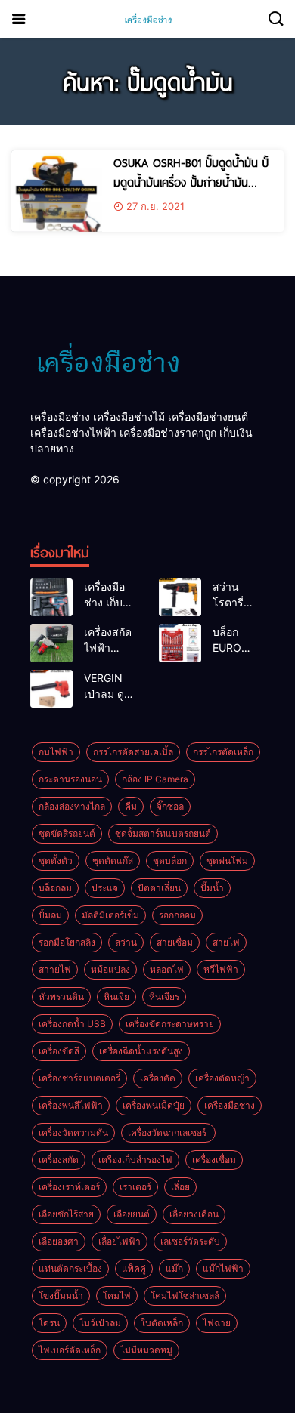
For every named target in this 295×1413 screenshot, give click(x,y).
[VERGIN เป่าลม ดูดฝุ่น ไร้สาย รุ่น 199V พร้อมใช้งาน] (51, 689)
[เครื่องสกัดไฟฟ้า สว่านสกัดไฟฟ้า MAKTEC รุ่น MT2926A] (51, 643)
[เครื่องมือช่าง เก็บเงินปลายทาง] (51, 597)
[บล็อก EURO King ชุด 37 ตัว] (180, 643)
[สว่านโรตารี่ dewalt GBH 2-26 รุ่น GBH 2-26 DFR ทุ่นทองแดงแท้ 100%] (180, 597)
